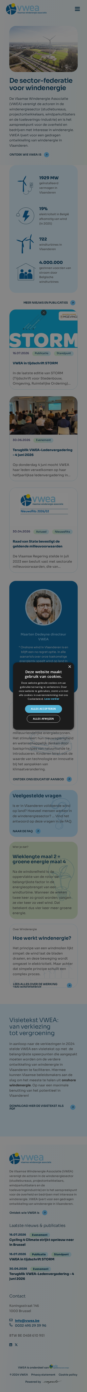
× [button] (69, 666)
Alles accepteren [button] (43, 709)
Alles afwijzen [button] (43, 718)
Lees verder (51, 699)
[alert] (43, 696)
